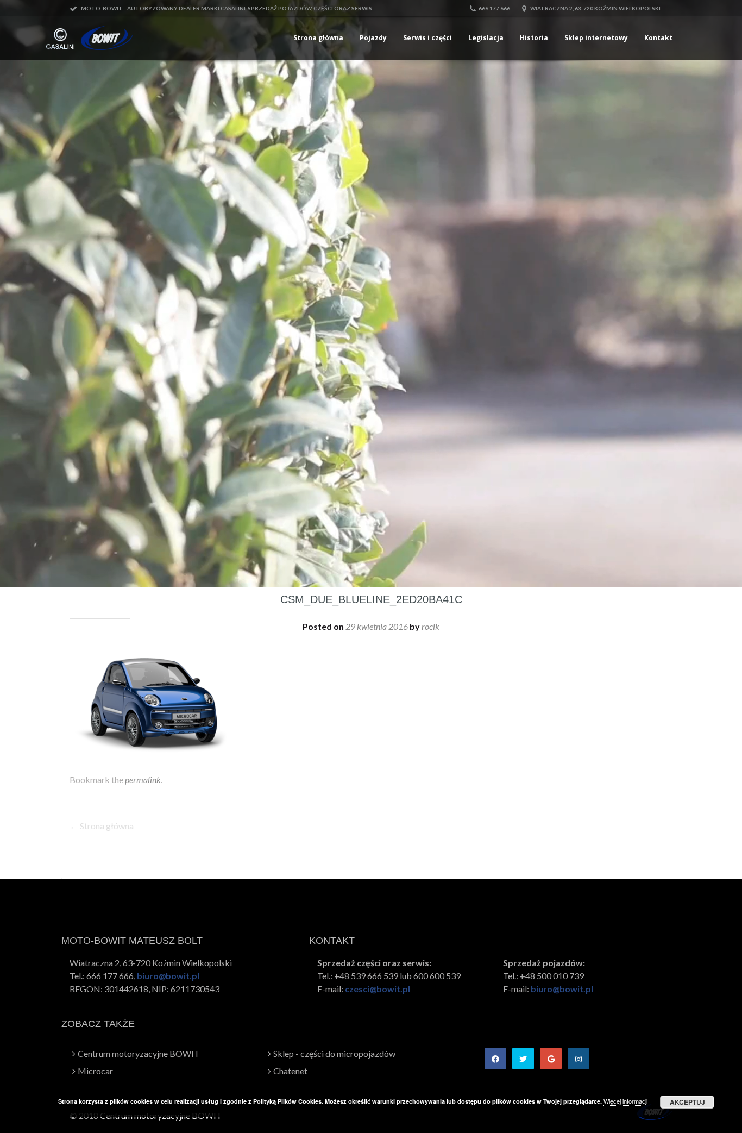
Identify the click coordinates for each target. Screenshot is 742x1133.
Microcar (95, 1071)
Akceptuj (687, 1102)
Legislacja (486, 37)
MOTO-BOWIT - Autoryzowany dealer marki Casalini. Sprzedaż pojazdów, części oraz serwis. (226, 8)
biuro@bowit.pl (168, 976)
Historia (534, 37)
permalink (143, 779)
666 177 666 (494, 8)
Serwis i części (427, 37)
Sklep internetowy (596, 37)
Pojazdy (373, 37)
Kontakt (658, 37)
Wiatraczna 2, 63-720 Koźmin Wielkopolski (595, 8)
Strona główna (318, 37)
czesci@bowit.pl (377, 989)
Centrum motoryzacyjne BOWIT (139, 1053)
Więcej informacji (625, 1101)
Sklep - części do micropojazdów (334, 1053)
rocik (430, 626)
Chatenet (290, 1071)
